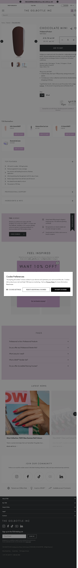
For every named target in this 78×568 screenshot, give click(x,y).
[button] (13, 289)
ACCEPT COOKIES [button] (61, 289)
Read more (9, 284)
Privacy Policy (50, 282)
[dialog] (38, 284)
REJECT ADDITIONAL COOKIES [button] (36, 289)
